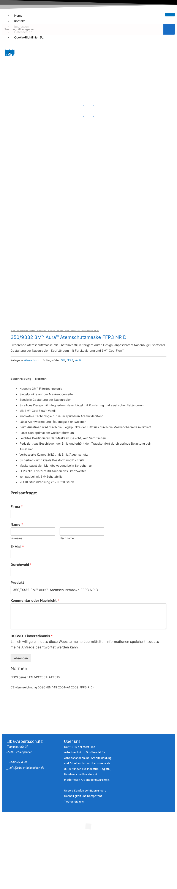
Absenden (21, 658)
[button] (88, 111)
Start (13, 330)
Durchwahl (21, 564)
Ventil (78, 360)
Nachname (67, 538)
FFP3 (70, 360)
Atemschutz (42, 330)
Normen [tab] (41, 378)
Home (18, 15)
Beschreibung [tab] (21, 378)
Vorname (16, 538)
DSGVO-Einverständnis (32, 636)
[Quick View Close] (19, 846)
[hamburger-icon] (170, 14)
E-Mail (17, 546)
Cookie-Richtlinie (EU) (29, 37)
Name (17, 524)
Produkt (17, 582)
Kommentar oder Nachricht (35, 600)
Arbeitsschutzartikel (26, 330)
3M (63, 360)
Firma (17, 506)
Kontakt (19, 21)
